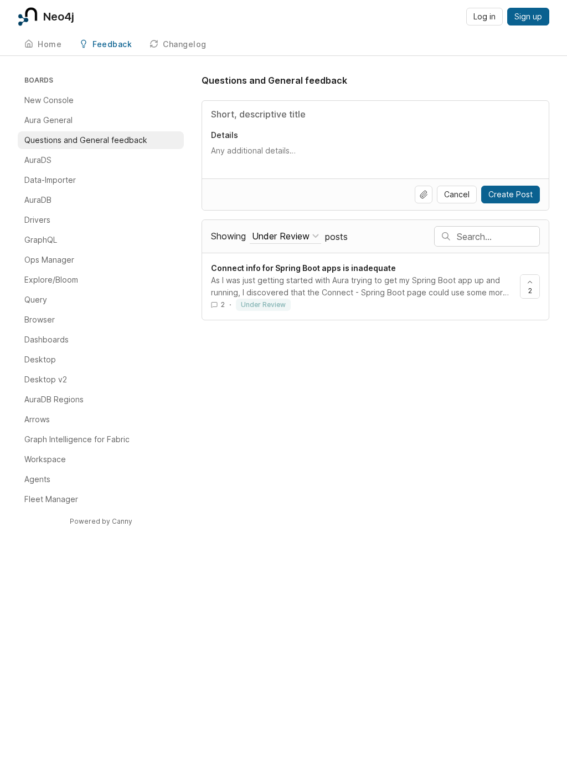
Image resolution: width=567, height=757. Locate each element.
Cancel (457, 194)
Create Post (510, 194)
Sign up (528, 16)
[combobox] (285, 236)
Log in (484, 16)
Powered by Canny (101, 521)
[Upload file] (423, 194)
